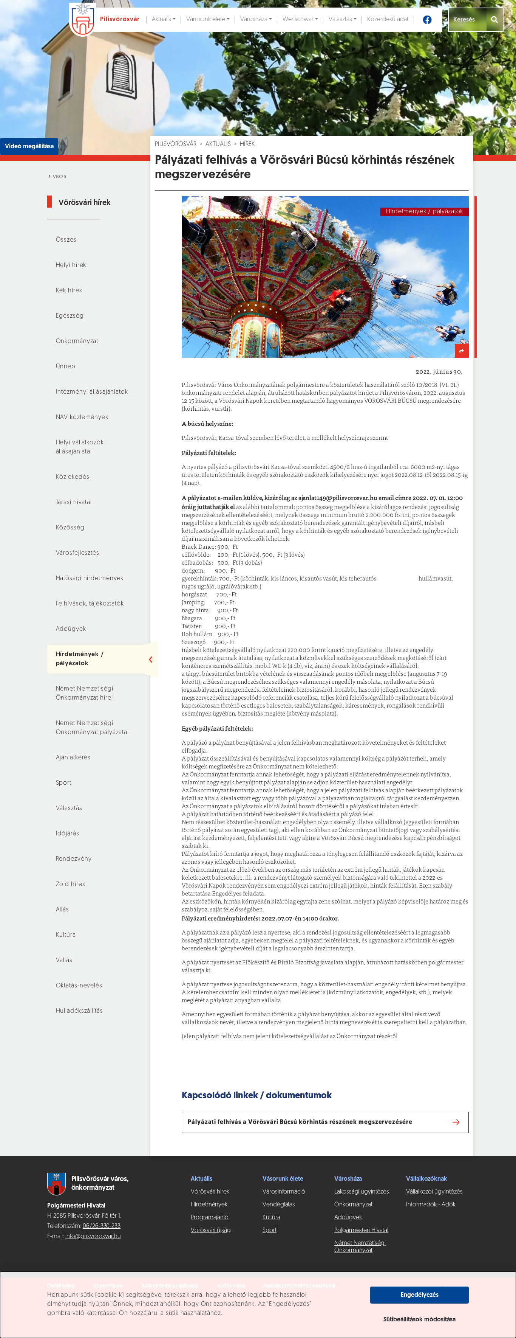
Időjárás (67, 834)
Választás (340, 20)
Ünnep (66, 367)
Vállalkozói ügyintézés (434, 1192)
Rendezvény (74, 859)
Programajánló (210, 1218)
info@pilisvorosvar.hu (93, 1237)
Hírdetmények (209, 1205)
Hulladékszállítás (79, 1011)
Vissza (59, 177)
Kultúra (66, 935)
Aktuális (161, 20)
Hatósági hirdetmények (90, 579)
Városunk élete (205, 20)
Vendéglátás (279, 1205)
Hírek (247, 144)
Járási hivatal (74, 503)
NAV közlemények (82, 417)
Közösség (70, 528)
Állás (62, 910)
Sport (63, 783)
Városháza (253, 20)
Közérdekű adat (387, 20)
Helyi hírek (71, 265)
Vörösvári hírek (210, 1192)
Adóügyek (71, 629)
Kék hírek (69, 291)
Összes (66, 240)
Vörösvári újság (211, 1231)
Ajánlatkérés (73, 758)
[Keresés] (495, 20)
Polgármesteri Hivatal (361, 1231)
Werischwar (298, 20)
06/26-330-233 (102, 1226)
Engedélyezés (420, 1295)
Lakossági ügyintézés (361, 1192)
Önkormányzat (77, 341)
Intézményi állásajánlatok (92, 392)
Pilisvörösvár (175, 144)
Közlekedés (73, 477)
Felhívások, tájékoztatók (90, 604)
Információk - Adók (431, 1205)
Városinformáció (284, 1192)
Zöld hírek (70, 885)
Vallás (64, 961)
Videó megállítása (29, 147)
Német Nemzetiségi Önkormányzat (360, 1247)
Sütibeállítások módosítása (419, 1320)
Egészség (70, 316)
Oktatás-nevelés (79, 986)
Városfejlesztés (77, 553)
